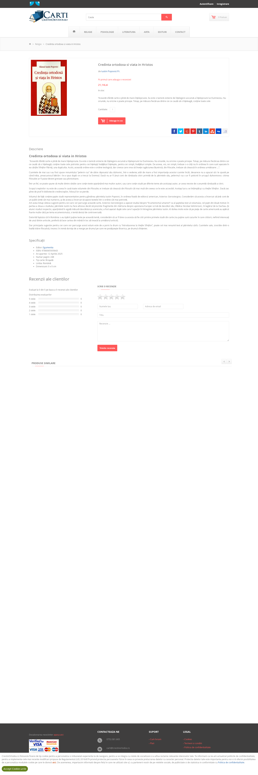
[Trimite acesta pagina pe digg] (218, 131)
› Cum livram (155, 739)
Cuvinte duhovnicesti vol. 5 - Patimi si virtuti (57, 565)
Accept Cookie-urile (15, 768)
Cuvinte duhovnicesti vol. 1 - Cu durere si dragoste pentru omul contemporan (140, 427)
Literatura (128, 32)
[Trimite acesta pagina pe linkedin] (206, 131)
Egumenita (48, 247)
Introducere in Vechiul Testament (211, 565)
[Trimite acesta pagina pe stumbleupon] (212, 131)
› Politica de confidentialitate (197, 747)
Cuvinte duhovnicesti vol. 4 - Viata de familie (188, 496)
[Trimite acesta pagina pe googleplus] (187, 131)
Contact (180, 32)
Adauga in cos (116, 120)
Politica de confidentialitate (231, 762)
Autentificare (206, 3)
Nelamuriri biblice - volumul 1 (165, 565)
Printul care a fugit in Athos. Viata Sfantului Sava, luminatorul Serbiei (117, 634)
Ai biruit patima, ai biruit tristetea (52, 634)
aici (54, 762)
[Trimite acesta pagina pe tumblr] (199, 131)
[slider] (111, 297)
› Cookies (187, 739)
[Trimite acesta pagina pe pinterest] (193, 131)
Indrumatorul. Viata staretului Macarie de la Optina (62, 427)
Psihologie (107, 32)
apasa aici (59, 734)
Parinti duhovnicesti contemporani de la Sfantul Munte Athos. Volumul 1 (73, 704)
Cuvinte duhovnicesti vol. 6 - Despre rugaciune (115, 565)
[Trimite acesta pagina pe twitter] (180, 131)
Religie (88, 32)
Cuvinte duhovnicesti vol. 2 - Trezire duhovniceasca (61, 496)
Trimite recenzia (107, 348)
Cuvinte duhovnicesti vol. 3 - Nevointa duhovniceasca (126, 496)
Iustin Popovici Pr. (110, 71)
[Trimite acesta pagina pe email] (225, 131)
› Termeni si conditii (192, 743)
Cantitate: (103, 109)
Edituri (162, 32)
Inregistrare (223, 3)
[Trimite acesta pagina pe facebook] (174, 131)
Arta (147, 32)
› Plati (151, 743)
